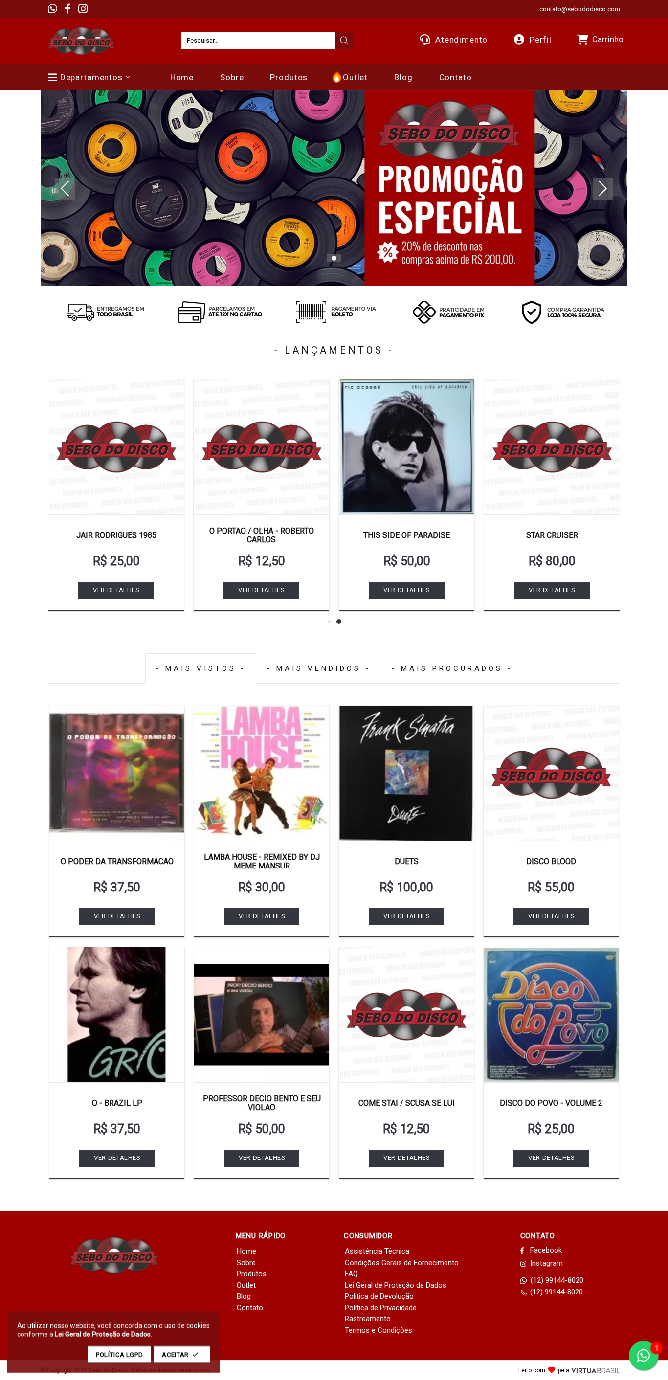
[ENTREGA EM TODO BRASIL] (105, 312)
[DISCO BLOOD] (551, 773)
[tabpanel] (334, 188)
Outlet (246, 1285)
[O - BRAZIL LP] (116, 1014)
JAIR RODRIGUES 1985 (116, 535)
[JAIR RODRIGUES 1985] (116, 446)
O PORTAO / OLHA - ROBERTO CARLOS (261, 535)
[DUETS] (406, 773)
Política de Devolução (379, 1296)
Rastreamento (368, 1318)
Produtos (252, 1273)
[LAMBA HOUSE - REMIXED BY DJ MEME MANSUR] (261, 773)
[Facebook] (68, 9)
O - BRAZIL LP (117, 1103)
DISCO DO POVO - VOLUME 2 (551, 1103)
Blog (244, 1296)
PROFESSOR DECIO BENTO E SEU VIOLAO (262, 1103)
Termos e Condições (378, 1330)
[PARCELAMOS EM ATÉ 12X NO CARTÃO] (219, 312)
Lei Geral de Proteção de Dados (395, 1285)
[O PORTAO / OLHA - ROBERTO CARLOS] (261, 446)
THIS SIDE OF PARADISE (406, 535)
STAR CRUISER (552, 535)
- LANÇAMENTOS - (334, 350)
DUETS (407, 861)
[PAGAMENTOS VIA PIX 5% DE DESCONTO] (448, 312)
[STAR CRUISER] (552, 446)
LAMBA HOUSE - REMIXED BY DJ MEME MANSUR (262, 861)
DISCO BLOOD (551, 861)
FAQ (351, 1273)
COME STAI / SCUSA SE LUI (406, 1103)
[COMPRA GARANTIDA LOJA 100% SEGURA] (563, 312)
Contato (250, 1307)
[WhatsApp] (52, 8)
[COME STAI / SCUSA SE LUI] (406, 1014)
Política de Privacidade (381, 1307)
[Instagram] (83, 8)
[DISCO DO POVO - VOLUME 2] (551, 1014)
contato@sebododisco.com (579, 9)
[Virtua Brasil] (595, 1370)
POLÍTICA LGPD (119, 1354)
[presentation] (344, 40)
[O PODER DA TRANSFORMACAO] (116, 773)
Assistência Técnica (377, 1251)
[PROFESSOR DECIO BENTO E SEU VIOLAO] (261, 1014)
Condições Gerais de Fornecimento (402, 1262)
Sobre (246, 1262)
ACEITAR (175, 1354)
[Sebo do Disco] (81, 40)
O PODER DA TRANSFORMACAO (117, 861)
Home (246, 1251)
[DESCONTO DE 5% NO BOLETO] (334, 312)
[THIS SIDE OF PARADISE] (406, 446)
